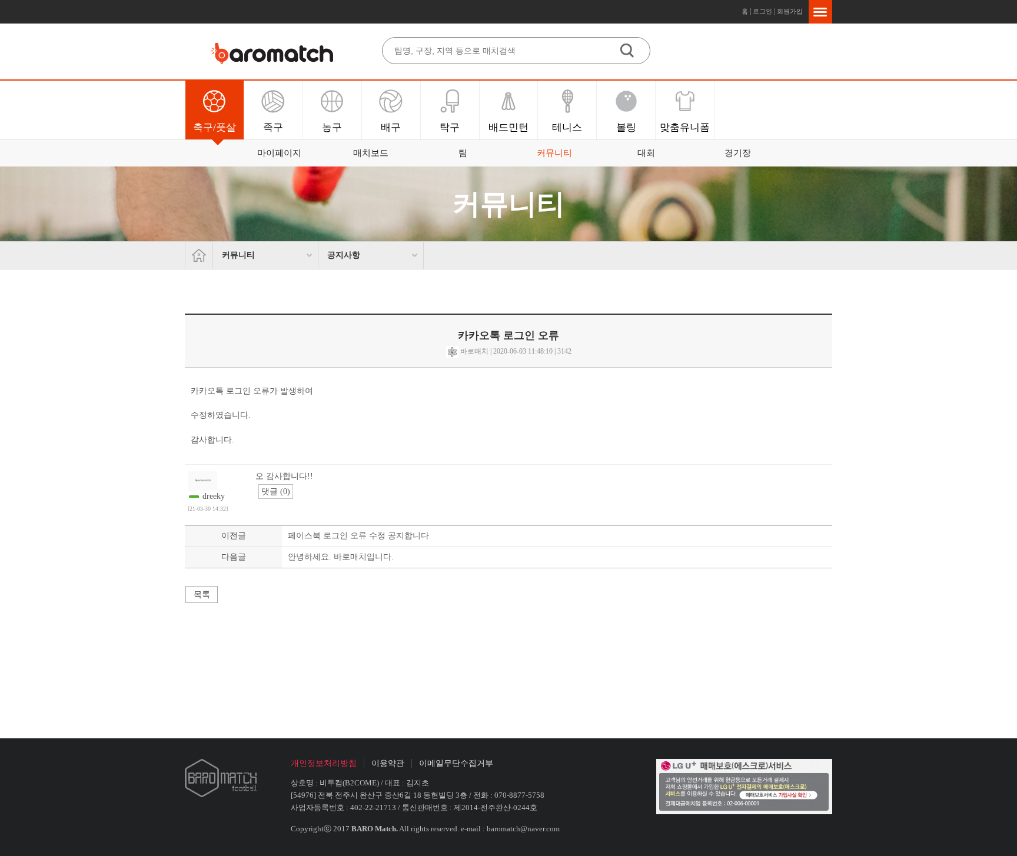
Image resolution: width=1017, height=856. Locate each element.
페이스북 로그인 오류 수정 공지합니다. (359, 535)
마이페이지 (279, 153)
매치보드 (370, 153)
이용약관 (387, 763)
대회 (646, 153)
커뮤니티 (554, 153)
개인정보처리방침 (324, 763)
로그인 (762, 11)
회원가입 (790, 11)
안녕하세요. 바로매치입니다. (341, 556)
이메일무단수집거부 (456, 763)
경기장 (737, 153)
